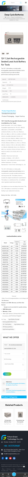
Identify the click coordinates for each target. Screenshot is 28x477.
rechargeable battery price (9, 322)
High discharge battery (8, 329)
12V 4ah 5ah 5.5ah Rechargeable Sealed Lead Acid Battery (20, 421)
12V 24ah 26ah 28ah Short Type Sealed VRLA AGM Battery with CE (8, 421)
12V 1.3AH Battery (7, 324)
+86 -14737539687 (12, 446)
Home (8, 17)
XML (14, 469)
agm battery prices (19, 324)
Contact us (20, 469)
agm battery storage (13, 319)
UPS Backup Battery (8, 327)
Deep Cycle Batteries (16, 17)
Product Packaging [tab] (8, 116)
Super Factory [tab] (20, 116)
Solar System (13, 470)
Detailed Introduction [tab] (9, 113)
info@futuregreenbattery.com (12, 453)
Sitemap (8, 469)
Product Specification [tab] (9, 111)
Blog (3, 469)
